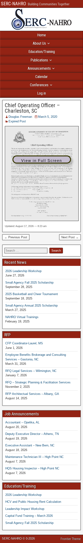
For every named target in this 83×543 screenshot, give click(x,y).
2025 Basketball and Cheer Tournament (31, 294)
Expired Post (17, 121)
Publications (39, 60)
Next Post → (70, 237)
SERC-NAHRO (13, 3)
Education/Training (41, 51)
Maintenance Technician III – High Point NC (34, 457)
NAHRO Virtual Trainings (22, 317)
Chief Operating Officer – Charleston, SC (32, 108)
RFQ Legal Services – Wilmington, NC (30, 371)
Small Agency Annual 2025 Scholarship (31, 305)
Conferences (39, 85)
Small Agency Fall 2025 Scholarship (29, 282)
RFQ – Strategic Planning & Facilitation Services (38, 382)
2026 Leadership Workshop (23, 271)
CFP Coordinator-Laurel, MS (24, 343)
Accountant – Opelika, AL (22, 422)
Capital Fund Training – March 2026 (29, 515)
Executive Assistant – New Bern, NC (29, 445)
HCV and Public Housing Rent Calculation (33, 501)
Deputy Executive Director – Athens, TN (32, 434)
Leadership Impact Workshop (24, 509)
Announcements (39, 68)
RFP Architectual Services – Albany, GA (32, 394)
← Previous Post (15, 237)
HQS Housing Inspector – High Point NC (32, 468)
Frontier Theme (71, 539)
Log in (41, 93)
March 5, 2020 (47, 116)
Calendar (41, 77)
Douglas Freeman (20, 116)
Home (41, 35)
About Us (39, 43)
